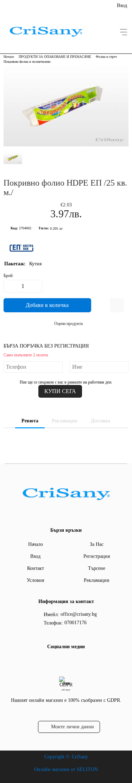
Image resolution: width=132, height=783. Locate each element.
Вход (122, 5)
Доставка (100, 420)
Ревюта (29, 420)
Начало (9, 57)
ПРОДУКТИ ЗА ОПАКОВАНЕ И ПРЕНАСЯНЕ (55, 57)
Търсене (96, 568)
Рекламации (64, 420)
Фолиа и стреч (106, 57)
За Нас (96, 544)
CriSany (80, 756)
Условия (35, 580)
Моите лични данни (72, 726)
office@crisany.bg (79, 614)
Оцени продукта (68, 323)
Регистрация (96, 556)
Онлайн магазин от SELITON (66, 769)
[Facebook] (65, 661)
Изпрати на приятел (117, 305)
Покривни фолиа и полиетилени (27, 62)
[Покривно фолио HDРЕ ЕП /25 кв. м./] (66, 144)
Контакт (35, 568)
